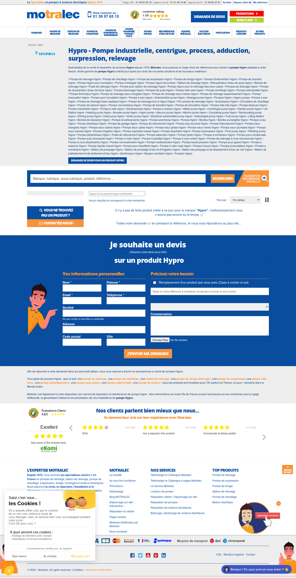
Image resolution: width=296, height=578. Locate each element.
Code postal (72, 336)
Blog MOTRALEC (119, 496)
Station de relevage (223, 491)
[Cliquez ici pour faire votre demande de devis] (259, 517)
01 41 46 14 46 (178, 2)
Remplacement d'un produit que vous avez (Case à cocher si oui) (203, 282)
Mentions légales (234, 554)
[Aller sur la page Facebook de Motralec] (132, 555)
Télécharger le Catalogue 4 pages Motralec (176, 480)
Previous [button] (70, 428)
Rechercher (223, 178)
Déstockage (116, 491)
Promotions (116, 486)
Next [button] (264, 437)
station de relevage (157, 379)
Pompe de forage (222, 486)
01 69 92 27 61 (212, 2)
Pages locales (117, 517)
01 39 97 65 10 (143, 2)
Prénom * (113, 282)
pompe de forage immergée (193, 379)
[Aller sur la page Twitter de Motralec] (140, 555)
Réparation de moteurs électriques (171, 507)
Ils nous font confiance (122, 480)
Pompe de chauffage (224, 496)
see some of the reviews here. (49, 442)
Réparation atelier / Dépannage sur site (174, 496)
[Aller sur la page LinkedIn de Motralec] (163, 555)
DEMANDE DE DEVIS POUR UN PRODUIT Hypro (97, 160)
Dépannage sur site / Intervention (121, 504)
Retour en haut (287, 471)
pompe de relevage (94, 379)
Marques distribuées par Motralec (123, 524)
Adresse (69, 324)
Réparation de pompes (164, 502)
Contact (250, 554)
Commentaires (161, 314)
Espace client (241, 2)
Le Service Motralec (162, 486)
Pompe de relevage (224, 475)
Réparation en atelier (121, 511)
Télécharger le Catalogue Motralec (171, 475)
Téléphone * (115, 295)
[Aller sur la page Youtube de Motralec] (148, 555)
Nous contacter (118, 531)
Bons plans (245, 20)
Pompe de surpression (225, 480)
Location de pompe (162, 491)
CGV (218, 554)
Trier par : (222, 200)
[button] (36, 32)
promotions (245, 13)
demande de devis (209, 16)
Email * (68, 295)
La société (115, 475)
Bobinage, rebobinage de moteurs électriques (178, 513)
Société (227, 2)
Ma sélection (260, 2)
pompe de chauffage (125, 379)
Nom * (67, 282)
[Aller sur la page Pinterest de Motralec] (155, 555)
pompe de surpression (231, 379)
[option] (118, 440)
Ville (110, 336)
